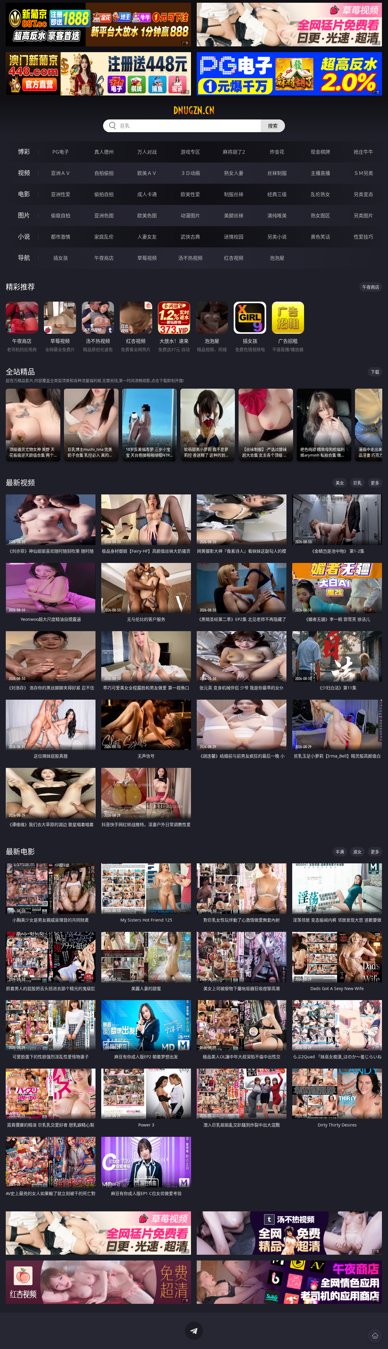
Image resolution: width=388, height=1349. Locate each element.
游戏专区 (190, 152)
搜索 (273, 125)
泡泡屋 (277, 258)
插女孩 (60, 258)
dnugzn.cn (194, 110)
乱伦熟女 (320, 194)
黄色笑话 (320, 236)
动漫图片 (190, 215)
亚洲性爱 (60, 194)
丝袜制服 (277, 173)
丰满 (340, 852)
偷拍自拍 (104, 194)
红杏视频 (233, 258)
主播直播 (320, 173)
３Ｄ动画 (190, 173)
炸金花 (277, 152)
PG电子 (60, 152)
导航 (24, 258)
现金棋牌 (320, 152)
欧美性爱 (190, 194)
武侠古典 (190, 236)
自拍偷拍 (104, 173)
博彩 (24, 152)
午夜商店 (104, 258)
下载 (375, 372)
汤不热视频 (190, 258)
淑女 (357, 852)
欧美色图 (147, 215)
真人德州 (104, 152)
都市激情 (60, 236)
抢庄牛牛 (363, 152)
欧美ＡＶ (147, 173)
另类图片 (363, 215)
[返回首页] (375, 1335)
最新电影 (20, 851)
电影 (24, 194)
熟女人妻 (233, 173)
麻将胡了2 (234, 152)
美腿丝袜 (233, 215)
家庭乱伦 (104, 236)
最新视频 (20, 482)
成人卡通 (147, 194)
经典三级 (277, 194)
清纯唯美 (277, 215)
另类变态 (363, 194)
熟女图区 (320, 215)
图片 (24, 215)
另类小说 (277, 236)
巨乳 (357, 483)
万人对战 (147, 152)
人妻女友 (147, 236)
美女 (340, 483)
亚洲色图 (104, 215)
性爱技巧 (363, 236)
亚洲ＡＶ (60, 173)
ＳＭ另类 (363, 173)
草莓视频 (147, 258)
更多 (375, 483)
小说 (24, 237)
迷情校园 (233, 236)
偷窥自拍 (60, 215)
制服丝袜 (233, 194)
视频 (24, 173)
